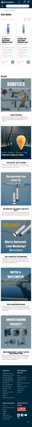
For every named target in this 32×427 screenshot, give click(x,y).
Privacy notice (6, 419)
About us (5, 406)
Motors (19, 381)
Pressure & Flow (21, 379)
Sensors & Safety (21, 377)
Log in (4, 413)
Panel (18, 375)
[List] (25, 19)
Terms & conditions (7, 417)
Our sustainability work (8, 407)
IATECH (19, 392)
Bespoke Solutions (22, 386)
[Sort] (29, 19)
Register (5, 411)
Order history (6, 415)
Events (4, 409)
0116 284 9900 (8, 384)
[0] (24, 2)
